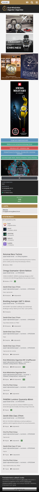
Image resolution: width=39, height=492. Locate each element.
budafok (10, 243)
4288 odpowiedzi (16, 367)
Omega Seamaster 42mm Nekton (17, 270)
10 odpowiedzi (16, 455)
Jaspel (5, 256)
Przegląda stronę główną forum (11, 211)
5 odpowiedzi (15, 393)
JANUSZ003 (18, 374)
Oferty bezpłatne (22, 256)
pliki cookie (25, 479)
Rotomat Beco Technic (12, 254)
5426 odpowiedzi (16, 379)
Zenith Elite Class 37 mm (12, 446)
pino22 (9, 228)
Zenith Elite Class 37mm (11, 287)
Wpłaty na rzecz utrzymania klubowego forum (19, 144)
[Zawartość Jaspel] (19, 178)
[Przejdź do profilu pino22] (4, 229)
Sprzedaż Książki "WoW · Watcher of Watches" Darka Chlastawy (19, 157)
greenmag (10, 233)
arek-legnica (18, 362)
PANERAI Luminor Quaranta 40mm (18, 399)
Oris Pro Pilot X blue (10, 385)
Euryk (9, 223)
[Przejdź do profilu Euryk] (4, 224)
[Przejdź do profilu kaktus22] (4, 239)
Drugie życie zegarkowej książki (19, 140)
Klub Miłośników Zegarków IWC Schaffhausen (19, 360)
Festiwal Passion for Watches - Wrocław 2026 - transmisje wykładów (19, 153)
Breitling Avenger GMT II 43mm (16, 301)
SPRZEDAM (21, 273)
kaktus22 (10, 238)
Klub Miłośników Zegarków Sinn (14, 372)
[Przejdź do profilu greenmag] (4, 234)
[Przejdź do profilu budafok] (4, 244)
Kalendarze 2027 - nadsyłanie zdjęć (19, 148)
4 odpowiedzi (17, 295)
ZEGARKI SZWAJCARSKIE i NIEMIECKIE (14, 364)
